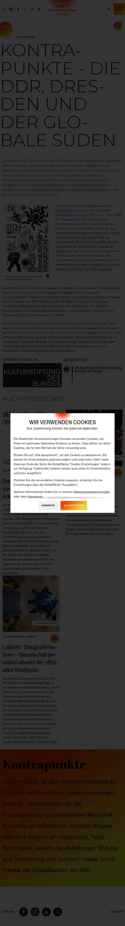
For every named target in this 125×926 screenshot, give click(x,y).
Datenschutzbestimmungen (91, 492)
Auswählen (48, 505)
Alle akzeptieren (74, 505)
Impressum (35, 496)
